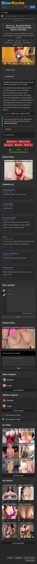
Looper (19, 42)
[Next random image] (33, 337)
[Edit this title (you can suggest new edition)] (31, 26)
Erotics (12, 40)
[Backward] (2, 170)
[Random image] (17, 493)
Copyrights (18, 558)
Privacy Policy (30, 560)
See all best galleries (18, 543)
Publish (18, 317)
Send (18, 368)
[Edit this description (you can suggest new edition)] (33, 82)
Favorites (10, 42)
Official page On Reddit (13, 415)
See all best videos (18, 475)
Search (33, 7)
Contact (10, 558)
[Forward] (34, 170)
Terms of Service (29, 558)
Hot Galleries (7, 480)
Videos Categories (9, 374)
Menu (6, 12)
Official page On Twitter (12, 419)
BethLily (10, 135)
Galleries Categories (10, 395)
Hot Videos (6, 425)
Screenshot (19, 44)
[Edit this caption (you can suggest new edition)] (34, 34)
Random (28, 42)
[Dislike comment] (10, 197)
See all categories (18, 390)
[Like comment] (5, 197)
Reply (32, 189)
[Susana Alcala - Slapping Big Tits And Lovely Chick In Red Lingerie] (18, 337)
